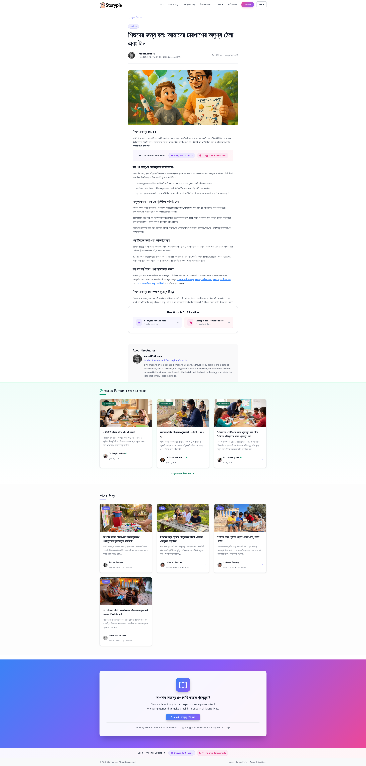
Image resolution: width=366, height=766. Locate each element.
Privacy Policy (241, 762)
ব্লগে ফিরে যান (137, 17)
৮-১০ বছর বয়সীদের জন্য (222, 279)
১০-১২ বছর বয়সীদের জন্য (145, 283)
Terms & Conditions (258, 762)
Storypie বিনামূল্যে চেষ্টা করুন (183, 717)
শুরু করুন (248, 4)
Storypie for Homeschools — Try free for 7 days (207, 727)
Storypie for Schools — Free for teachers (158, 727)
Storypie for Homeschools (214, 155)
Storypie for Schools (183, 155)
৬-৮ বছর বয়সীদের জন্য (203, 279)
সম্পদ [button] (219, 4)
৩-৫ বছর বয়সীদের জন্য (185, 279)
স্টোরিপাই (160, 283)
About (231, 762)
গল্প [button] (161, 4)
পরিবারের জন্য (173, 4)
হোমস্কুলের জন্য (189, 4)
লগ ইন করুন (232, 4)
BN (260, 4)
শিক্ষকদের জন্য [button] (205, 4)
